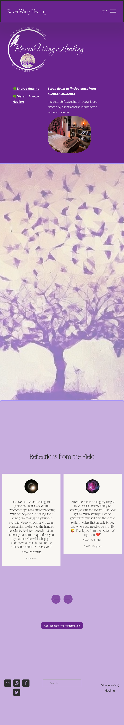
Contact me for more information (62, 625)
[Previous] (55, 599)
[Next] (68, 599)
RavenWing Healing (26, 11)
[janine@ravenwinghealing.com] (7, 683)
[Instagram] (16, 683)
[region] (62, 528)
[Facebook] (25, 683)
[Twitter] (16, 692)
